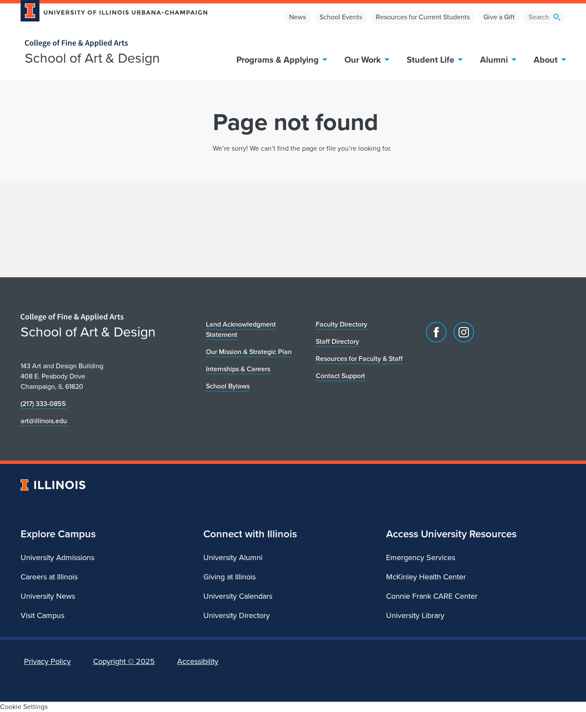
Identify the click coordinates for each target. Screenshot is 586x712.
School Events (341, 17)
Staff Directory (337, 341)
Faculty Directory (341, 324)
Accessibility (197, 661)
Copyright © (124, 661)
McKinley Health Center (426, 576)
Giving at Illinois (229, 576)
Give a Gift (499, 17)
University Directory (236, 615)
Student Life (430, 59)
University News (48, 596)
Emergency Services (420, 557)
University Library (415, 615)
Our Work (362, 59)
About (546, 59)
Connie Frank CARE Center (431, 596)
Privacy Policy (47, 661)
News (297, 17)
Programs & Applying (277, 59)
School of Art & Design (92, 58)
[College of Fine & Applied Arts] (110, 43)
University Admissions (57, 557)
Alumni (494, 59)
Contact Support (340, 376)
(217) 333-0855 (43, 404)
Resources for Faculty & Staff (359, 359)
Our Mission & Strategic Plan (249, 352)
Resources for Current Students (423, 17)
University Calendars (237, 596)
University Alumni (233, 557)
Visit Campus (42, 615)
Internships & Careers (238, 369)
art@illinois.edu (44, 421)
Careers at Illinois (49, 576)
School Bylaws (228, 386)
